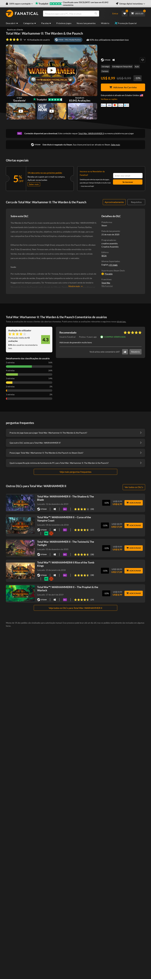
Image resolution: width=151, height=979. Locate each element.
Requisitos (136, 202)
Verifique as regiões (109, 99)
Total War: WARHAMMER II (91, 133)
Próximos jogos (63, 23)
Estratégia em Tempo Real (122, 66)
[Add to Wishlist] (142, 59)
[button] (19, 3)
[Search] (96, 13)
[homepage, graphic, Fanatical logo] (22, 13)
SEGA (104, 255)
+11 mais (113, 265)
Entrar (115, 13)
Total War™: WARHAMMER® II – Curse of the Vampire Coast (64, 519)
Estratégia (105, 66)
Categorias (28, 23)
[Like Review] (125, 351)
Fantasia (105, 71)
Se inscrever (128, 182)
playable (109, 274)
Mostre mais (74, 286)
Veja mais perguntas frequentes (75, 471)
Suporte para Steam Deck (112, 270)
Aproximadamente (114, 202)
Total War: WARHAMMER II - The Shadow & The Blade (65, 498)
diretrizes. (121, 321)
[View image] (21, 111)
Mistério (105, 23)
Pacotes (45, 23)
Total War (105, 283)
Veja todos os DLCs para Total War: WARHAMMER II (75, 607)
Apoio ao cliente (15, 29)
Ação (137, 66)
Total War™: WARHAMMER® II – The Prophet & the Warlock (67, 588)
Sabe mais (115, 144)
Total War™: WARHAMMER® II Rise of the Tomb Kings (65, 564)
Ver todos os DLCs (134, 487)
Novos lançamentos (86, 23)
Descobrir (11, 23)
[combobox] (76, 13)
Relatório (135, 351)
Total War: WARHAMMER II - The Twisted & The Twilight (65, 543)
